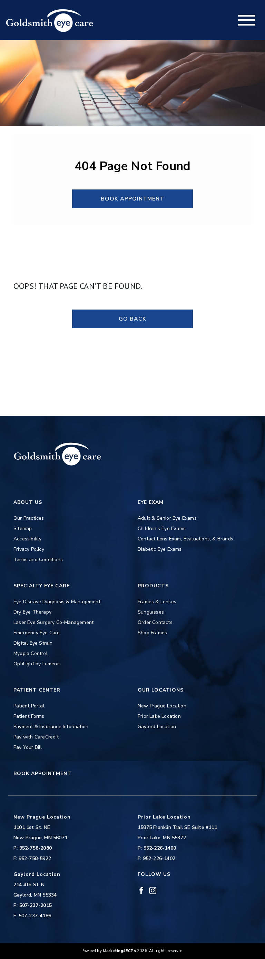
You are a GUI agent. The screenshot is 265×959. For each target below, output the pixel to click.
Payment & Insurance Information (50, 726)
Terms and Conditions (38, 559)
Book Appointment (132, 199)
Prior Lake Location (159, 716)
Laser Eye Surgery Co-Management (53, 622)
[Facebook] (141, 890)
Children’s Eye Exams (162, 528)
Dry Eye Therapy (32, 612)
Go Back (132, 319)
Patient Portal (29, 706)
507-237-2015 (35, 905)
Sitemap (22, 528)
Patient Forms (29, 716)
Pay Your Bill (27, 747)
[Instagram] (152, 890)
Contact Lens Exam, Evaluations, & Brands (185, 539)
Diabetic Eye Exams (160, 549)
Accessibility (27, 539)
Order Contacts (155, 622)
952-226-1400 (160, 848)
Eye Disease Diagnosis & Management (56, 601)
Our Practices (28, 518)
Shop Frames (152, 632)
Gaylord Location (157, 726)
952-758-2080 (35, 848)
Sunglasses (151, 612)
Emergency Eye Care (36, 632)
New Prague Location (162, 706)
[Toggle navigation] (246, 20)
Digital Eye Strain (33, 643)
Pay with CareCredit (36, 737)
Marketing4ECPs (119, 950)
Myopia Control (30, 653)
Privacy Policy (28, 549)
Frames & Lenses (157, 601)
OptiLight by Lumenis (37, 663)
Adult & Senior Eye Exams (167, 518)
